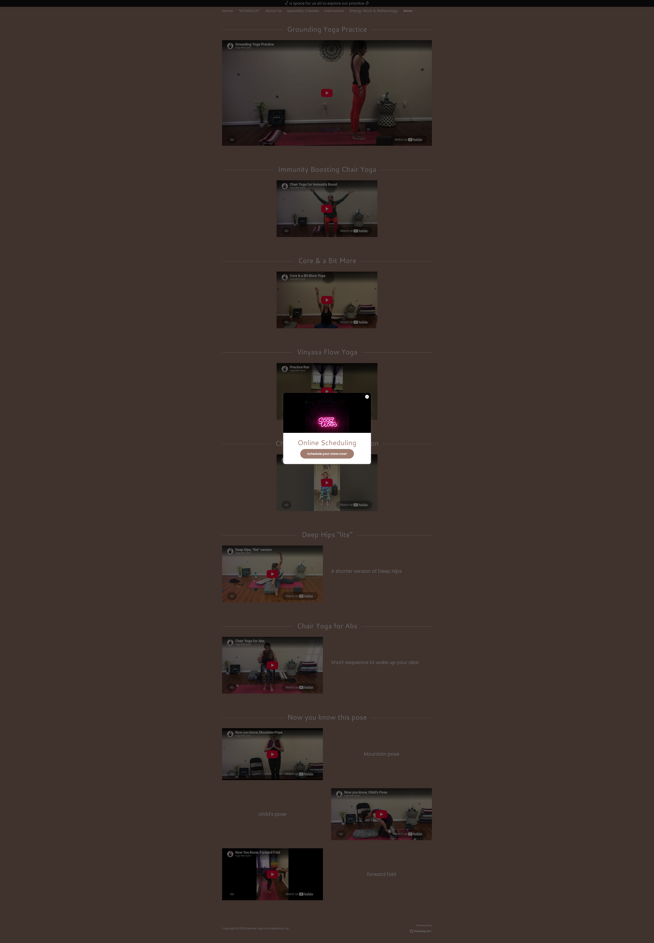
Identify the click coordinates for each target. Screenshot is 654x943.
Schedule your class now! (327, 454)
